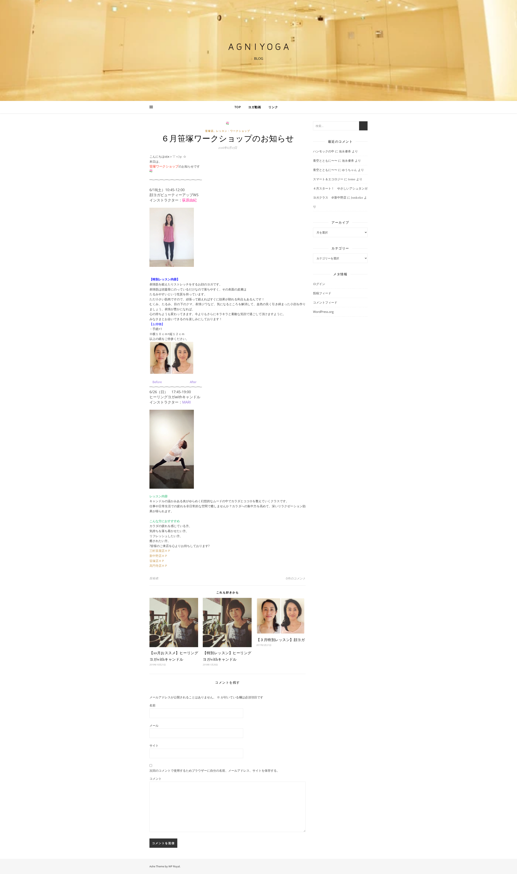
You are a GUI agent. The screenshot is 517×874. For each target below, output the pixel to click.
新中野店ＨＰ (158, 556)
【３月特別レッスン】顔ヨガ (280, 639)
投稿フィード (322, 293)
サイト (154, 745)
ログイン (319, 284)
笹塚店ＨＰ (157, 561)
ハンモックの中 (323, 151)
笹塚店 (209, 131)
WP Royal (174, 866)
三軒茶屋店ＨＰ (160, 551)
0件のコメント (296, 578)
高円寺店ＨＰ (158, 566)
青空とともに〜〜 (325, 160)
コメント (155, 779)
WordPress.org (323, 312)
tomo (351, 179)
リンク (273, 107)
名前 (152, 705)
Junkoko (357, 197)
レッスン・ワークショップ (233, 131)
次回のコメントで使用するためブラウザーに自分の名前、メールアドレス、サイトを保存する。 (214, 770)
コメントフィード (325, 302)
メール (154, 725)
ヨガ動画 (254, 107)
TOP (237, 107)
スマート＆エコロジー (328, 179)
